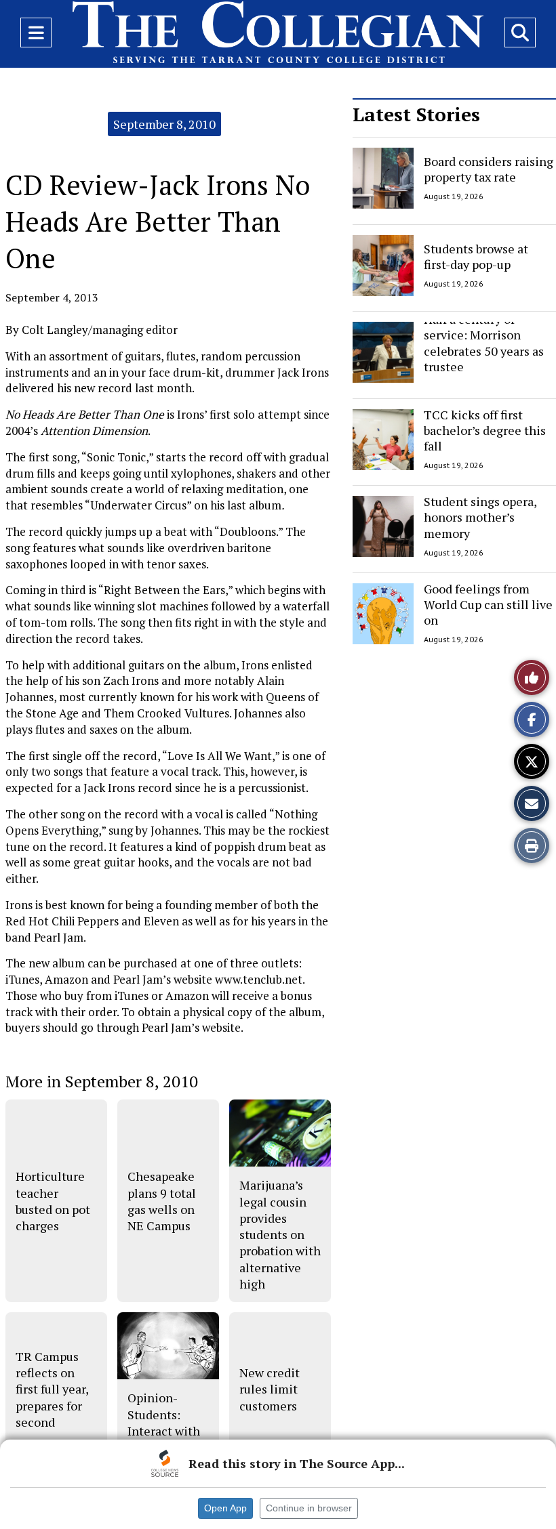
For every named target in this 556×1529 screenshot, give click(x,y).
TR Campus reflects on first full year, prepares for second (52, 1389)
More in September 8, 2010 (101, 1081)
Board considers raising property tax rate (488, 169)
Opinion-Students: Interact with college (163, 1422)
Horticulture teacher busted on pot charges (53, 1201)
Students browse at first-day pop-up (476, 256)
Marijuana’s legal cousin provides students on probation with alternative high (280, 1234)
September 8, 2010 (164, 124)
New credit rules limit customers (269, 1389)
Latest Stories (416, 114)
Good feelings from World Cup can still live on (488, 605)
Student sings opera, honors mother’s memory (480, 517)
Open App (225, 1508)
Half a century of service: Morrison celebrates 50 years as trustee (484, 343)
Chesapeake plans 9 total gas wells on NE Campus (161, 1201)
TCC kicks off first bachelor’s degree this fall (485, 430)
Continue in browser (309, 1508)
